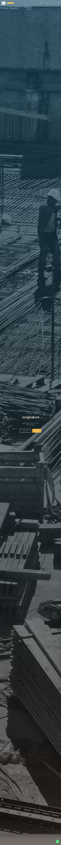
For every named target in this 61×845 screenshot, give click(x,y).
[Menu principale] (58, 3)
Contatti (37, 430)
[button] (57, 841)
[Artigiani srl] (3, 3)
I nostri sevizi (25, 430)
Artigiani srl (10, 3)
